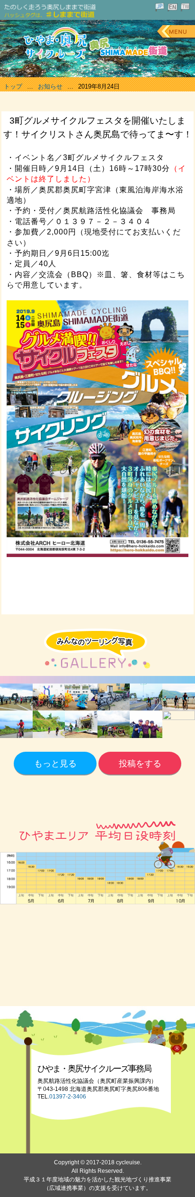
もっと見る (55, 763)
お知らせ (50, 86)
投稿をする (140, 763)
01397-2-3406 (67, 1096)
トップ (13, 86)
